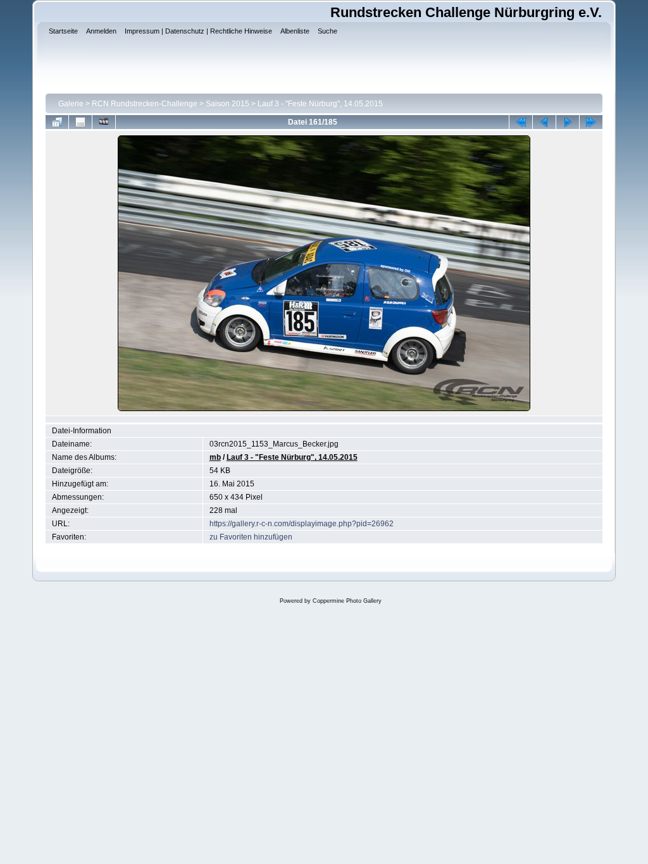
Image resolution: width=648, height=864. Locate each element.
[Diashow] (103, 122)
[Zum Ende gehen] (591, 122)
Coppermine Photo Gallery (347, 601)
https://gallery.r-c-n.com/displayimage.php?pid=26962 (301, 523)
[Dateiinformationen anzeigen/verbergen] (80, 122)
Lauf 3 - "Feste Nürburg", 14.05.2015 (320, 103)
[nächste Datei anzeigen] (567, 122)
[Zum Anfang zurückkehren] (520, 122)
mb (215, 457)
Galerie (71, 103)
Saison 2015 (227, 103)
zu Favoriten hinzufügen (250, 537)
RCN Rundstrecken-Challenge (144, 103)
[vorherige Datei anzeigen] (544, 122)
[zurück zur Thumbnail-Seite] (57, 122)
